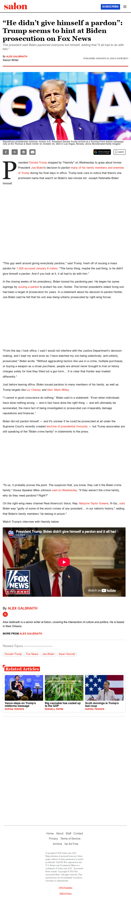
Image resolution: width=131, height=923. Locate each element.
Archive (57, 844)
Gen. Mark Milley (58, 390)
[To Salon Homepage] (15, 6)
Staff (68, 833)
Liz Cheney (34, 390)
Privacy (53, 838)
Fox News (32, 654)
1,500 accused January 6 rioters (37, 268)
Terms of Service (70, 838)
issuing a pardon (28, 287)
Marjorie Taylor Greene (93, 503)
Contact (78, 833)
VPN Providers (65, 888)
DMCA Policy (66, 894)
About (59, 833)
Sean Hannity (67, 654)
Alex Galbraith (16, 56)
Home (50, 833)
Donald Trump (38, 162)
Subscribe (110, 6)
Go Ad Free (71, 844)
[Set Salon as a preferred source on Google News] (102, 152)
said (122, 503)
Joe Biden (37, 167)
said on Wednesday (64, 490)
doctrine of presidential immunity (67, 426)
